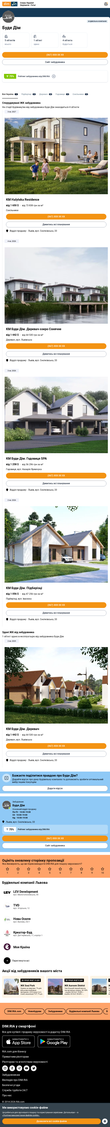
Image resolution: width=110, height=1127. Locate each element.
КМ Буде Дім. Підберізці (24, 588)
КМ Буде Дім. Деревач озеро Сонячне (33, 329)
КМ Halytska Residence (22, 199)
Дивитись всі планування (56, 224)
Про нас (7, 1095)
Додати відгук (55, 788)
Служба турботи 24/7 (15, 1090)
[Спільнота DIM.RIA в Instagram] (5, 1068)
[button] (55, 76)
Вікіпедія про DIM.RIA (15, 1079)
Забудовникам (11, 1074)
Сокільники (12, 210)
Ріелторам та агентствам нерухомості (25, 1061)
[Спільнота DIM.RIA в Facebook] (12, 1068)
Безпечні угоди (11, 1085)
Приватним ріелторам (15, 1056)
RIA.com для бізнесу (14, 1051)
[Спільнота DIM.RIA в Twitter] (34, 1068)
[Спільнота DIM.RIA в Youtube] (26, 1068)
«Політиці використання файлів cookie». (21, 1115)
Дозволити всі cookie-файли (52, 1121)
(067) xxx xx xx (55, 54)
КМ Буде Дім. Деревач (22, 729)
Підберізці (11, 598)
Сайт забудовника (55, 62)
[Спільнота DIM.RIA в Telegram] (19, 1068)
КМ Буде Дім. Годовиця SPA (26, 458)
